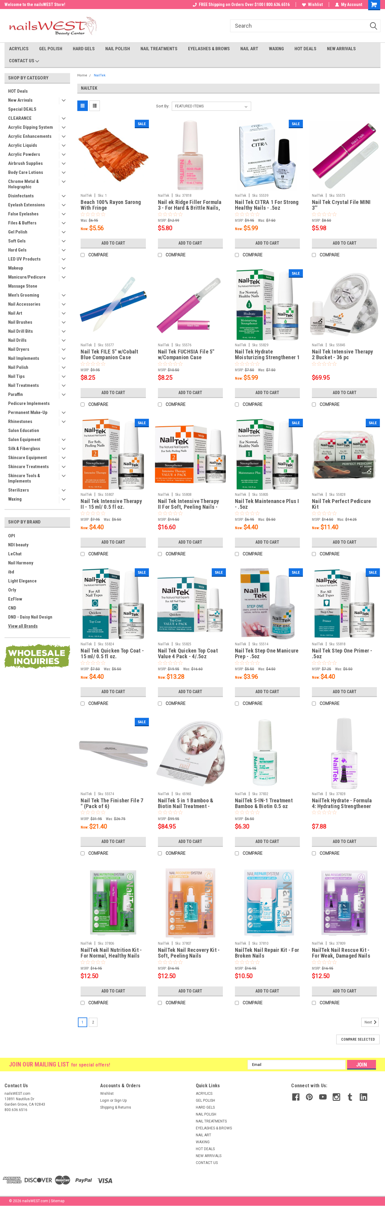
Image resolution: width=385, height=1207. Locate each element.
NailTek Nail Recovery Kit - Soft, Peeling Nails (189, 952)
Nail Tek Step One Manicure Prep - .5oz (267, 653)
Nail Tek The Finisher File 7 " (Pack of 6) (112, 803)
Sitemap (57, 1201)
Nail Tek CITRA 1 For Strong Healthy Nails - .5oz (267, 205)
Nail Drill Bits (20, 331)
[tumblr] (350, 1097)
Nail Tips (16, 376)
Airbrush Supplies (25, 163)
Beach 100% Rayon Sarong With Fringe (111, 205)
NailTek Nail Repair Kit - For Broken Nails (267, 952)
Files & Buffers (22, 223)
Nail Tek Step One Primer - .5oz (342, 653)
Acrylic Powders (24, 154)
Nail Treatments (23, 385)
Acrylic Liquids (22, 145)
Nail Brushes (20, 322)
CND (12, 608)
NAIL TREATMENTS (158, 48)
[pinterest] (309, 1097)
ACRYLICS (19, 48)
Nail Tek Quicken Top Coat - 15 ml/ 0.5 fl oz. (112, 653)
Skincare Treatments (28, 466)
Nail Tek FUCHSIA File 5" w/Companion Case (186, 354)
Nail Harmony (20, 563)
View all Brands (23, 626)
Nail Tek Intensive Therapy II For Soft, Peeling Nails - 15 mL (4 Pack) (188, 504)
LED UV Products (24, 259)
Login (104, 1100)
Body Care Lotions (25, 172)
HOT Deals (18, 91)
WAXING (276, 48)
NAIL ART (249, 48)
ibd (11, 572)
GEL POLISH (50, 48)
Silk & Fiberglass (24, 448)
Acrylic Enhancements (29, 136)
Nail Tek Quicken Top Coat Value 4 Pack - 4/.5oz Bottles (188, 654)
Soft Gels (17, 241)
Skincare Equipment (27, 457)
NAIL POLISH (117, 48)
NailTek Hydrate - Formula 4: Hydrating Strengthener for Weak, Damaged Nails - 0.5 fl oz (342, 804)
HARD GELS (84, 48)
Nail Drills (17, 340)
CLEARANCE (20, 118)
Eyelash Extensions (26, 205)
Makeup (15, 268)
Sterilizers (18, 490)
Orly (12, 590)
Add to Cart (113, 243)
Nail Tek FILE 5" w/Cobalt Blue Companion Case (109, 354)
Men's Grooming (23, 295)
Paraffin (15, 394)
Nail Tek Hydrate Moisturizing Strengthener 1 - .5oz (267, 355)
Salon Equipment (24, 439)
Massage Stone (22, 286)
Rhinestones (20, 421)
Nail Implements (23, 358)
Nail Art (15, 313)
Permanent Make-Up (28, 412)
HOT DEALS (305, 48)
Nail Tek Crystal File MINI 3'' (341, 205)
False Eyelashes (23, 214)
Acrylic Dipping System (30, 127)
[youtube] (323, 1097)
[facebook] (296, 1097)
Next (369, 1022)
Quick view (113, 186)
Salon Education (23, 430)
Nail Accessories (24, 304)
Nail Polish (18, 367)
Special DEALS (22, 109)
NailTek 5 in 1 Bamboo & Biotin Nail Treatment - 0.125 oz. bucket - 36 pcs (187, 804)
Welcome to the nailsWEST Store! (35, 4)
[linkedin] (363, 1097)
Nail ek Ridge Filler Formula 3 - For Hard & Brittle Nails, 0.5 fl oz (190, 205)
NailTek (100, 75)
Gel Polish (17, 232)
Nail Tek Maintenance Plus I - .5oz (267, 504)
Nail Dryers (18, 349)
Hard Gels (17, 250)
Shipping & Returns (115, 1107)
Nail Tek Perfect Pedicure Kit (341, 504)
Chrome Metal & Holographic (23, 184)
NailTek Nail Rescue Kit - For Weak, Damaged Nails (341, 952)
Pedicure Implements (29, 403)
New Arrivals (20, 100)
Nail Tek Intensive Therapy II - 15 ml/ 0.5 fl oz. (111, 504)
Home (82, 75)
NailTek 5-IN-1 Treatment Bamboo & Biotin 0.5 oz (264, 803)
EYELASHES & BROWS (209, 48)
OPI (11, 536)
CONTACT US (22, 60)
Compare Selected (358, 1039)
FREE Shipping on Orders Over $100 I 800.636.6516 (244, 4)
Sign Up (120, 1100)
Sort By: (162, 106)
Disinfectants (21, 196)
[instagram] (336, 1097)
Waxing (15, 499)
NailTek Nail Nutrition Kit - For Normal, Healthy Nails (111, 952)
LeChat (15, 554)
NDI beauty (18, 545)
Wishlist (315, 4)
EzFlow (15, 599)
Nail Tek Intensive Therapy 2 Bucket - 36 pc (342, 354)
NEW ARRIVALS (341, 48)
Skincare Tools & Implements (24, 478)
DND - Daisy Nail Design (30, 617)
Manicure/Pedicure (27, 277)
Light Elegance (22, 581)
